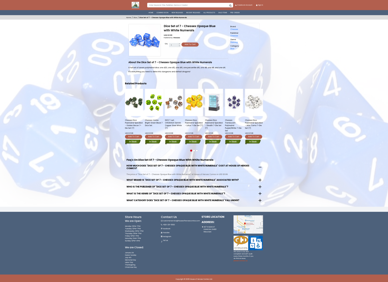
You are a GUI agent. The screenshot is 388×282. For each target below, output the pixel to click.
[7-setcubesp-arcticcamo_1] (234, 102)
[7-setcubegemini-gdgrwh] (254, 102)
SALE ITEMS (222, 12)
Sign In (260, 5)
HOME (151, 12)
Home (128, 17)
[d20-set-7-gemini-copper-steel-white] (154, 102)
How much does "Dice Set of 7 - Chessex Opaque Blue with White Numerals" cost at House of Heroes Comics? (188, 167)
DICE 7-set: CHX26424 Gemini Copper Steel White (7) (153, 124)
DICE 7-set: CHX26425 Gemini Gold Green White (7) (253, 124)
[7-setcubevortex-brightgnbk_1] (134, 102)
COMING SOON (162, 12)
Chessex (234, 35)
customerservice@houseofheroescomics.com (181, 221)
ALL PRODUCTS (209, 12)
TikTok (165, 240)
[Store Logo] (135, 5)
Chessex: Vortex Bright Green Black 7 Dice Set (133, 123)
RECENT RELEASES (193, 12)
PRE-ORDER (235, 12)
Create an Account (244, 5)
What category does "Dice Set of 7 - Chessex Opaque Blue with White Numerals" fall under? (183, 200)
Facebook (166, 228)
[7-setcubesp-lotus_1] (174, 102)
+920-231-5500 (169, 225)
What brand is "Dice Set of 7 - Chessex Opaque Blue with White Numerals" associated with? (183, 180)
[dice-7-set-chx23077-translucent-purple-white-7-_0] (214, 102)
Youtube (166, 232)
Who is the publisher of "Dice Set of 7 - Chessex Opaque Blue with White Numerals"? (177, 186)
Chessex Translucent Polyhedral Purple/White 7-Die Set (213, 125)
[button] (191, 151)
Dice (135, 17)
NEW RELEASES (177, 12)
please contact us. (241, 261)
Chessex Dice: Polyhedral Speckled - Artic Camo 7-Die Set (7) (234, 124)
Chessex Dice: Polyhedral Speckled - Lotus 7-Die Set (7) (174, 123)
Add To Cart (190, 44)
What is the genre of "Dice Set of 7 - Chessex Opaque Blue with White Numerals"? (176, 193)
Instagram (167, 236)
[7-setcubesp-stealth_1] (194, 102)
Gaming (234, 42)
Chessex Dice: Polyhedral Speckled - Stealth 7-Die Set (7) (194, 124)
